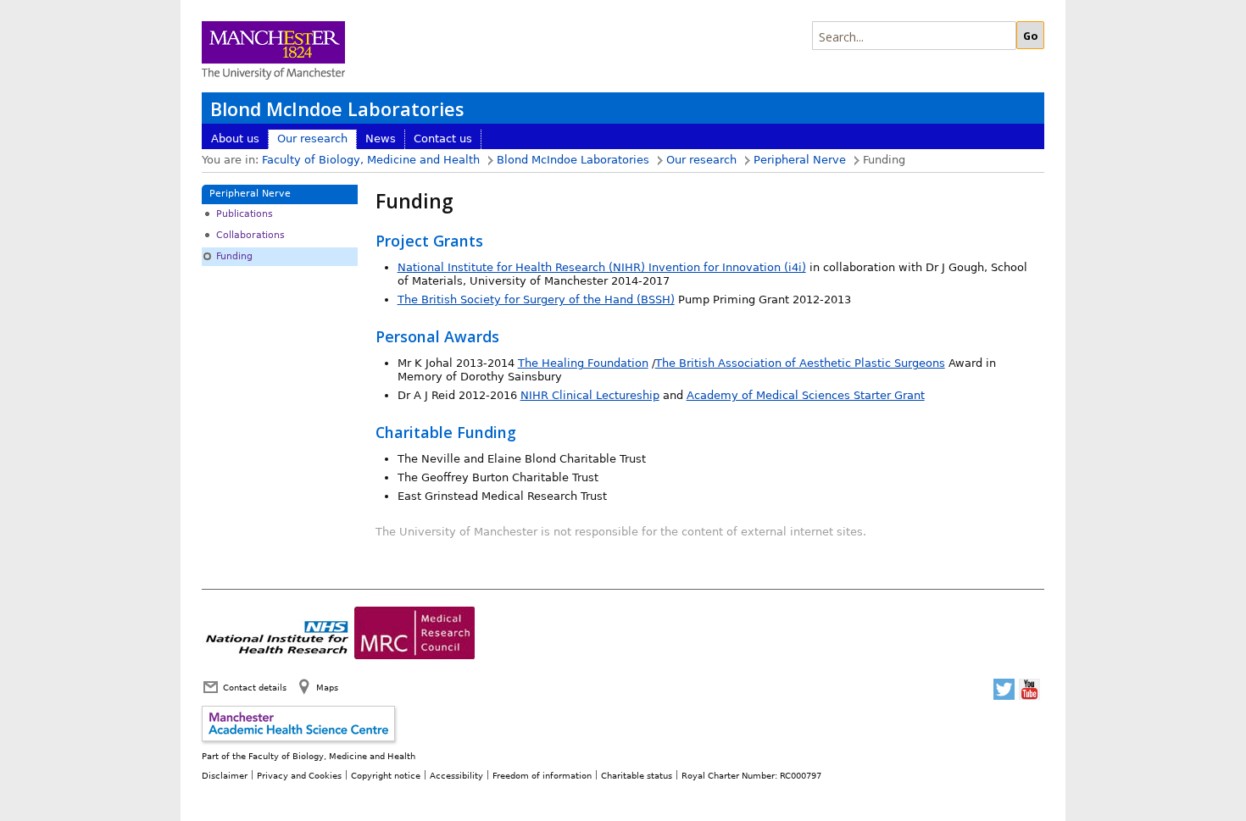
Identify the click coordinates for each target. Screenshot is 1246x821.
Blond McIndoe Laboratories (337, 109)
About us (235, 138)
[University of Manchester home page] (273, 52)
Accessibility (456, 775)
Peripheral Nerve (800, 159)
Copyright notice (385, 775)
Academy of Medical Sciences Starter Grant (806, 395)
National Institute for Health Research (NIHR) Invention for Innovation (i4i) (602, 267)
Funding (234, 256)
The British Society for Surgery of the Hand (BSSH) (536, 299)
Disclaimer (225, 775)
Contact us (443, 138)
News (380, 138)
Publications (244, 213)
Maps (327, 687)
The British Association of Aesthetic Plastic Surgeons (800, 363)
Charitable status (636, 775)
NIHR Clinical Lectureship (589, 395)
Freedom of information (542, 775)
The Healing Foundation (583, 363)
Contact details (254, 687)
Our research (312, 138)
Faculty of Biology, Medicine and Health (371, 159)
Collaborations (250, 235)
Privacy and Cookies (299, 775)
